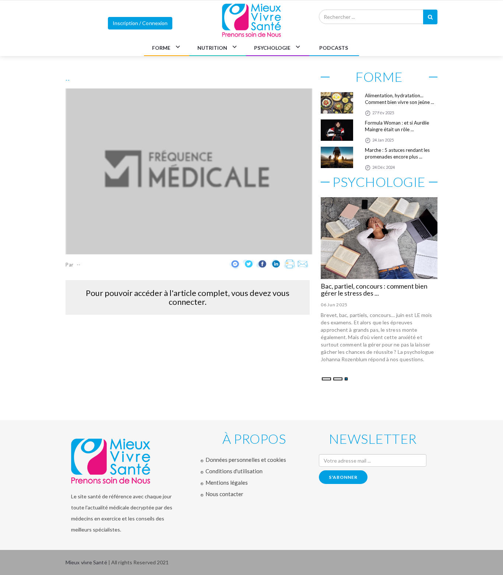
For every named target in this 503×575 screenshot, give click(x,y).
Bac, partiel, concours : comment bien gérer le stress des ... (374, 289)
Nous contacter (224, 494)
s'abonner (343, 477)
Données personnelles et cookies (245, 459)
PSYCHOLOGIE (272, 48)
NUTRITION (212, 48)
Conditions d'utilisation (234, 471)
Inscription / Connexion (140, 23)
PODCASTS (333, 48)
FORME (161, 48)
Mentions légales (226, 482)
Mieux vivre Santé (87, 562)
